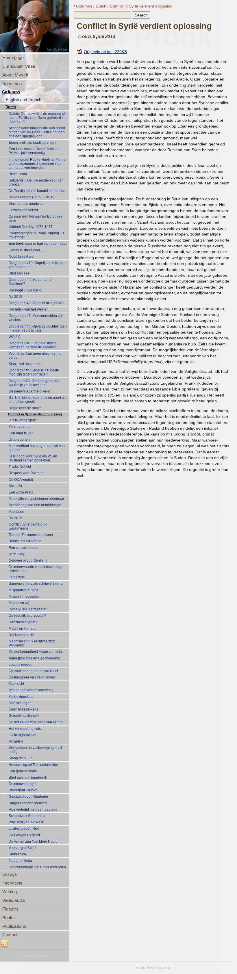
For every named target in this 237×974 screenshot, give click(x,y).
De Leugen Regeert (24, 835)
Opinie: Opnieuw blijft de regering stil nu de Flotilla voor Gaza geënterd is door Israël (37, 118)
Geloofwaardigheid (24, 716)
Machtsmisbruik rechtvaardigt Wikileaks (32, 643)
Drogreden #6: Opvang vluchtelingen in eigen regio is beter (38, 328)
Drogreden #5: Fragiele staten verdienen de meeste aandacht (33, 345)
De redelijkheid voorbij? (27, 616)
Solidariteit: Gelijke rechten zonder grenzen (36, 182)
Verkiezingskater (22, 697)
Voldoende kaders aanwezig (31, 690)
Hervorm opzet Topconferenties (33, 765)
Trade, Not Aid (20, 467)
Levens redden (20, 665)
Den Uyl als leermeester (28, 609)
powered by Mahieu (35, 955)
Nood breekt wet (21, 257)
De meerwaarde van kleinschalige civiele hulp (35, 569)
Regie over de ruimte (25, 408)
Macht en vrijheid (22, 629)
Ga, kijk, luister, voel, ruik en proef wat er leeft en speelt (38, 400)
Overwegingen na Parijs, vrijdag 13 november (36, 235)
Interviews (12, 882)
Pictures (10, 908)
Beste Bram (18, 174)
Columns (11, 91)
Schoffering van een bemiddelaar (35, 505)
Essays (9, 874)
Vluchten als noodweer (27, 204)
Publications (14, 926)
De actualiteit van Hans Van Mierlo (36, 722)
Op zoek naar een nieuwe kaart (33, 671)
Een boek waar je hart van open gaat (37, 244)
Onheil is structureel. (25, 250)
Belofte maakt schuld (25, 541)
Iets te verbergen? (23, 420)
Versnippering (20, 427)
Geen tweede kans (23, 709)
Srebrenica (17, 854)
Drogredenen (19, 440)
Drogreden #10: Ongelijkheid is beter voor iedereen (38, 265)
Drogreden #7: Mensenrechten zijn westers (36, 318)
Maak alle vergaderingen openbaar (36, 499)
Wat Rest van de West (26, 822)
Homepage (13, 57)
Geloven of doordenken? (28, 560)
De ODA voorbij (21, 480)
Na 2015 (15, 297)
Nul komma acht (21, 635)
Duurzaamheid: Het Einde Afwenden (37, 867)
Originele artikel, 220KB (105, 52)
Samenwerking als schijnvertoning (36, 584)
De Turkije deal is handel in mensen (37, 191)
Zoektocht (16, 684)
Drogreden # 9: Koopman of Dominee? (30, 282)
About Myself (15, 74)
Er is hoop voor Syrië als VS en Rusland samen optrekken (33, 458)
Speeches (12, 83)
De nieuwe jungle (22, 784)
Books (8, 917)
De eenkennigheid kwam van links (36, 652)
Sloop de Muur (20, 758)
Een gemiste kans (23, 771)
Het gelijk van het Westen (29, 309)
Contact (10, 934)
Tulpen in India (20, 861)
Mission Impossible (24, 597)
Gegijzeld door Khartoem (28, 796)
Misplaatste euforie (23, 590)
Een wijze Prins (21, 492)
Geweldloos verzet (23, 210)
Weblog (9, 891)
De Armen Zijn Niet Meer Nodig (33, 842)
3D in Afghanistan (22, 735)
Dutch (10, 107)
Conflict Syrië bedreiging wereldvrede (28, 526)
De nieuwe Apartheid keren (30, 391)
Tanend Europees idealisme (31, 535)
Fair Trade (17, 577)
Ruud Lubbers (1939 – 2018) (31, 197)
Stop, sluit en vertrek (24, 364)
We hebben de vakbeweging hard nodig (35, 750)
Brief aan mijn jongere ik (28, 777)
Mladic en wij (19, 603)
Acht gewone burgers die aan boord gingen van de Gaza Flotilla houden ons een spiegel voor (37, 132)
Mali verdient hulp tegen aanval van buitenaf (37, 448)
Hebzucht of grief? (23, 622)
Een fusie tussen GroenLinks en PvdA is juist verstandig (34, 151)
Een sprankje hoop (23, 548)
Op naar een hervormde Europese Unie (35, 218)
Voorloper (16, 512)
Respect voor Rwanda (26, 473)
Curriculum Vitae (18, 66)
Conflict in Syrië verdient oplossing (35, 414)
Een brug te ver (21, 433)
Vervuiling (16, 554)
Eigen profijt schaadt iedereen (32, 143)
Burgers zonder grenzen (28, 803)
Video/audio (13, 900)
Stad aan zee (19, 273)
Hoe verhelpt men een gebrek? (33, 809)
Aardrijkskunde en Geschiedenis (34, 658)
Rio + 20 (15, 486)
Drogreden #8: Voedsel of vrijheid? (36, 303)
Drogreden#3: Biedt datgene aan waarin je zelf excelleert (34, 383)
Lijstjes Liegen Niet (24, 829)
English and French (23, 100)
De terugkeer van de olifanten (32, 677)
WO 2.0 (14, 337)
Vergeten (16, 741)
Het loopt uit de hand (25, 290)
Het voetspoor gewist (25, 729)
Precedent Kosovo (23, 790)
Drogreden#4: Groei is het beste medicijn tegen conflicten (34, 372)
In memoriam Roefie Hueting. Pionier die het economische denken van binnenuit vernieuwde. (38, 164)
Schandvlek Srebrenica (27, 816)
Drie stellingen (20, 703)
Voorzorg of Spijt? (22, 848)
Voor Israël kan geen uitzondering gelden (35, 356)
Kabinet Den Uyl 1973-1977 (31, 227)
